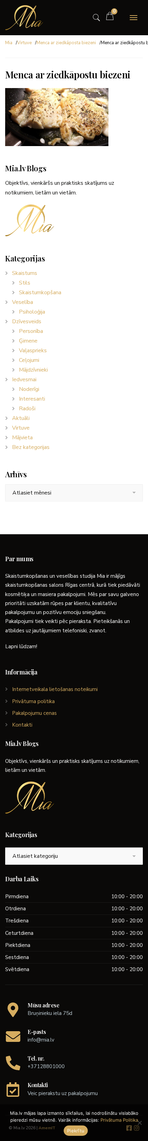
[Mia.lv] (24, 17)
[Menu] (133, 17)
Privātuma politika (33, 701)
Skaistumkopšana (40, 292)
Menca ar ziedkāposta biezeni (66, 43)
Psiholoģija (32, 312)
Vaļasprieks (33, 350)
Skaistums (24, 273)
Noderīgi (29, 389)
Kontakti (22, 724)
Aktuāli (21, 418)
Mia (8, 43)
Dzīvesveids (26, 321)
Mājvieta (22, 437)
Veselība (22, 302)
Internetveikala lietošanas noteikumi (55, 689)
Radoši (27, 408)
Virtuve (24, 43)
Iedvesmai (24, 379)
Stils (24, 283)
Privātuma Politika (119, 1120)
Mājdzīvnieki (33, 370)
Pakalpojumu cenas (34, 713)
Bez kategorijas (31, 447)
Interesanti (32, 399)
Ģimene (28, 341)
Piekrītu (75, 1130)
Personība (31, 331)
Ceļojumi (29, 360)
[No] (139, 1122)
